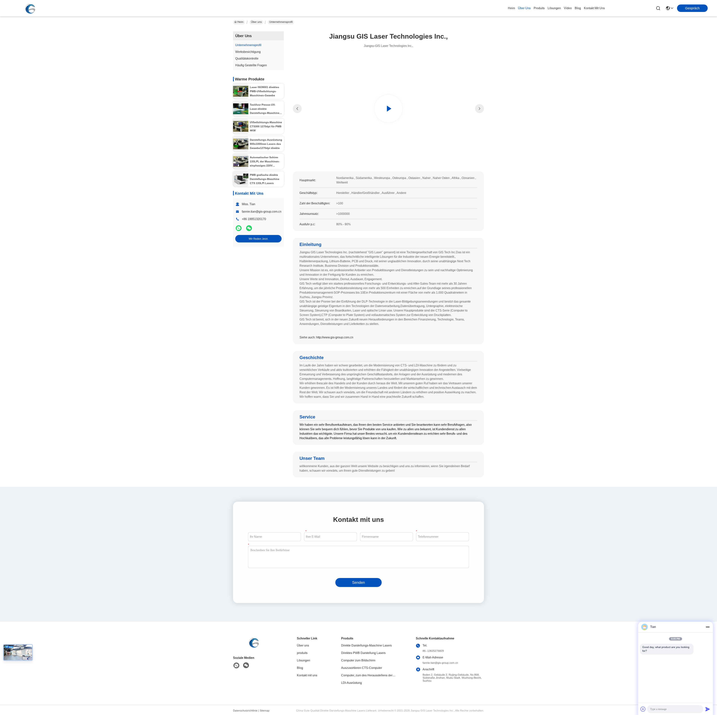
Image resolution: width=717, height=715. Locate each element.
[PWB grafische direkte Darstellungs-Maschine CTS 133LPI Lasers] (240, 179)
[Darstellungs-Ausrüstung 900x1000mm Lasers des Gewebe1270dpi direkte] (240, 143)
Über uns (524, 8)
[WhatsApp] (239, 229)
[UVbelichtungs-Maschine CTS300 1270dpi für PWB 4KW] (240, 126)
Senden (358, 582)
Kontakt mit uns (307, 675)
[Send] (708, 709)
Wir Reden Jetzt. (258, 238)
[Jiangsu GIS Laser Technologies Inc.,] (29, 8)
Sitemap (264, 710)
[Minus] (707, 627)
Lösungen (303, 660)
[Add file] (643, 709)
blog (578, 8)
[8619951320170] (236, 665)
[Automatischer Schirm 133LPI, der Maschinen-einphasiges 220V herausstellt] (240, 161)
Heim (511, 8)
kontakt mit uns (594, 8)
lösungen (554, 8)
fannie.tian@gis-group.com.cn (261, 211)
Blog (300, 667)
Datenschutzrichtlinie (245, 710)
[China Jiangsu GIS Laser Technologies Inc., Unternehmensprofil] (388, 109)
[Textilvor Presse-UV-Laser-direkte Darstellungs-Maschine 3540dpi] (240, 108)
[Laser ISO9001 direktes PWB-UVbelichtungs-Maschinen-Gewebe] (240, 91)
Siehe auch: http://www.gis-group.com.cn (326, 337)
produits (539, 8)
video (568, 8)
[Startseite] (253, 646)
